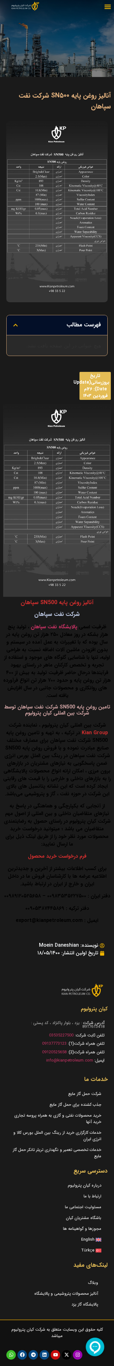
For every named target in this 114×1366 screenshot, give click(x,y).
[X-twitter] (66, 1355)
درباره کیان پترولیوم (84, 1185)
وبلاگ (93, 1282)
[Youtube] (55, 1355)
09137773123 (54, 1043)
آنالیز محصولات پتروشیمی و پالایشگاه (66, 1293)
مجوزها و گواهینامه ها (82, 1228)
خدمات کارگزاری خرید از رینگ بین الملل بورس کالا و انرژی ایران (57, 1135)
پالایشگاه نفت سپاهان (54, 627)
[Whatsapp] (11, 1355)
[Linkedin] (44, 1355)
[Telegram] (33, 1355)
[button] (107, 6)
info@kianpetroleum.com (69, 1060)
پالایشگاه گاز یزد (85, 1304)
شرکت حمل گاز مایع (84, 1094)
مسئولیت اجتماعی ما (83, 1207)
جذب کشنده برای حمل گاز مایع (75, 1104)
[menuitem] (57, 1239)
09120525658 (54, 1052)
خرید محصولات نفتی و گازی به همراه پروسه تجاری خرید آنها (57, 1118)
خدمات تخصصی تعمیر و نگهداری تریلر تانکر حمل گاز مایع (57, 1153)
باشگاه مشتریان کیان (83, 1218)
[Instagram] (77, 1355)
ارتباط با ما (92, 1196)
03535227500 (61, 1035)
